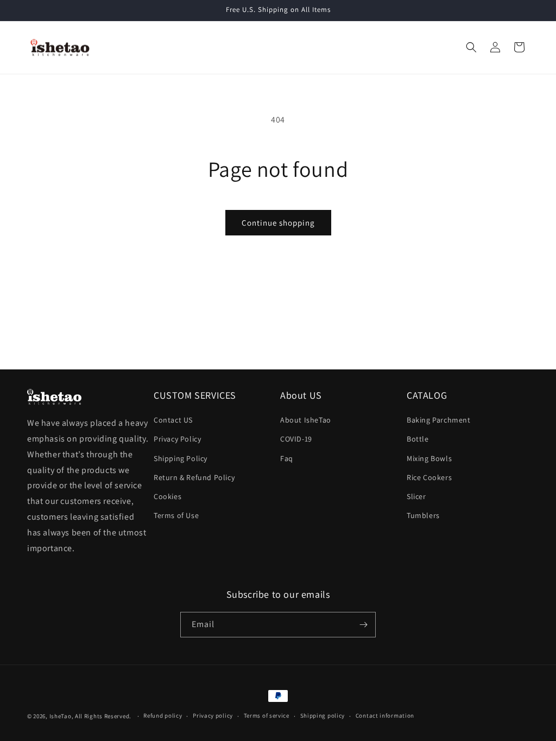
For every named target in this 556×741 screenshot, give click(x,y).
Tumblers (423, 515)
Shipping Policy (180, 458)
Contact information (385, 715)
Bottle (418, 439)
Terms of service (266, 715)
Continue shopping (278, 223)
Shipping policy (322, 715)
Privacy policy (213, 715)
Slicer (416, 496)
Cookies (167, 496)
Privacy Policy (177, 439)
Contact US (173, 420)
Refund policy (162, 715)
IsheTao (60, 716)
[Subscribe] (363, 624)
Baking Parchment (439, 420)
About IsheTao (305, 420)
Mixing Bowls (429, 458)
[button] (471, 47)
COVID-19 (296, 439)
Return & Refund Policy (194, 477)
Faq (286, 458)
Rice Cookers (429, 477)
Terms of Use (176, 515)
